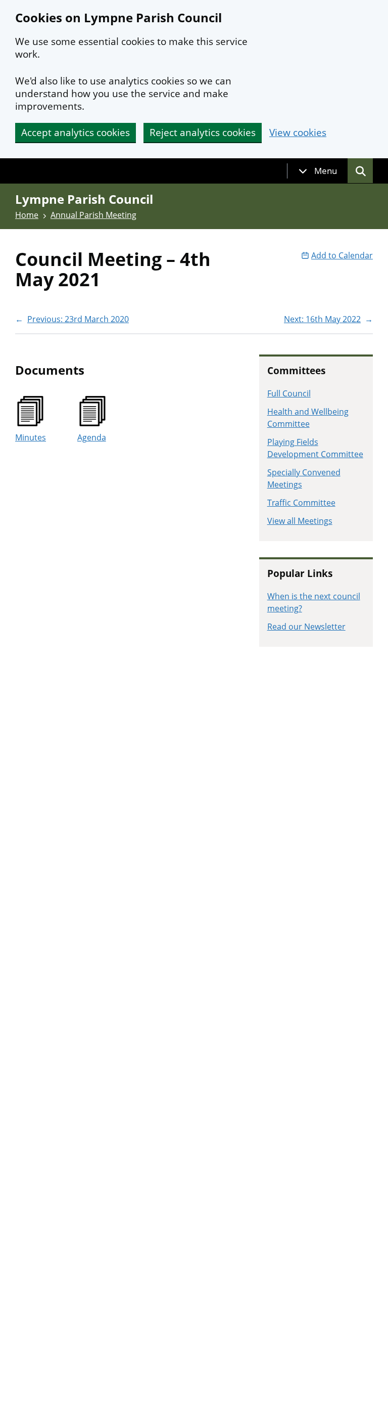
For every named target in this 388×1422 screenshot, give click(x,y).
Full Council (289, 393)
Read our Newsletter (306, 626)
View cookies (297, 133)
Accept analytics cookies (75, 132)
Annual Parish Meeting (93, 214)
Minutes (30, 437)
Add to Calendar (342, 255)
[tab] (317, 171)
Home (26, 214)
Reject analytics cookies (203, 132)
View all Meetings (299, 520)
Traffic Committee (301, 502)
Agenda (91, 437)
